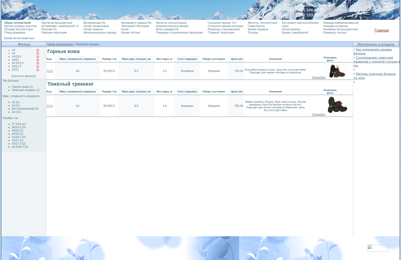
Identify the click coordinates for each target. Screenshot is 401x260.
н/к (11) (16, 112)
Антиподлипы (291, 29)
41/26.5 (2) (19, 137)
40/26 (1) (17, 133)
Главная (382, 30)
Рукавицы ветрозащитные (340, 29)
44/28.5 (16, 56)
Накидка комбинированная (341, 22)
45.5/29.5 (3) (20, 147)
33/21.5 (16, 66)
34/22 (15, 59)
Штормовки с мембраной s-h (60, 26)
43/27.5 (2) (19, 143)
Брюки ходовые (258, 29)
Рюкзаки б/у (49, 29)
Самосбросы (256, 26)
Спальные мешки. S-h (222, 22)
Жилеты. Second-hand (262, 22)
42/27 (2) (17, 140)
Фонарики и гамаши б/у (136, 22)
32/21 (15, 69)
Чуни (285, 26)
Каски (125, 29)
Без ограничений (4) (25, 108)
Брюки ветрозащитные (19, 38)
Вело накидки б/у (167, 29)
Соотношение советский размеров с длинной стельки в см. (377, 61)
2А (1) (15, 105)
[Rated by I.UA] (378, 251)
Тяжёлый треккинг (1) (26, 90)
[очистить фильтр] (24, 76)
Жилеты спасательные (171, 22)
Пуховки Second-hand (18, 29)
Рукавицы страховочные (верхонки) (179, 32)
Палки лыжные (93, 29)
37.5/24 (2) (19, 124)
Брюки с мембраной (295, 32)
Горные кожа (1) (22, 86)
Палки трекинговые (96, 26)
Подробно (318, 77)
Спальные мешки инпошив (225, 26)
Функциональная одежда (100, 32)
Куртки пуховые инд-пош (20, 26)
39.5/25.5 (18, 63)
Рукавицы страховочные (224, 29)
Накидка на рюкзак (335, 26)
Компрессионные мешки (172, 26)
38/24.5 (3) (19, 127)
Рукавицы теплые (335, 32)
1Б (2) (15, 102)
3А (13, 50)
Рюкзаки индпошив (54, 32)
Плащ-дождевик (14, 32)
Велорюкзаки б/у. (95, 22)
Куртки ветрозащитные (57, 22)
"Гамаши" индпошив (221, 32)
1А (13, 53)
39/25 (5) (17, 130)
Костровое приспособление (300, 22)
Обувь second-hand (60, 44)
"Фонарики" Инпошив (135, 26)
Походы (253, 32)
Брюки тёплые (130, 32)
